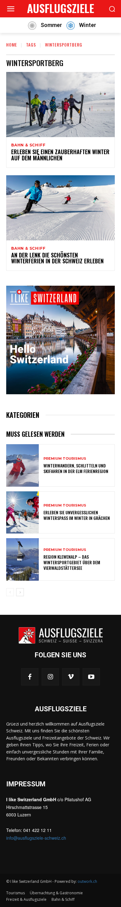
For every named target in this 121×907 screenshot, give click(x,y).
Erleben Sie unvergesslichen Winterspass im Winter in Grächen (76, 515)
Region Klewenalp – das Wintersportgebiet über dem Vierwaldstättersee (71, 562)
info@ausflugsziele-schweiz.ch (36, 838)
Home (11, 44)
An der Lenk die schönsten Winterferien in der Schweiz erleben (57, 258)
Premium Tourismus (64, 458)
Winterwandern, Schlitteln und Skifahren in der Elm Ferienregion (75, 468)
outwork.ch (87, 881)
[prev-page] (10, 592)
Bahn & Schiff (28, 145)
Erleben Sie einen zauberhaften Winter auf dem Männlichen (60, 155)
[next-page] (20, 592)
